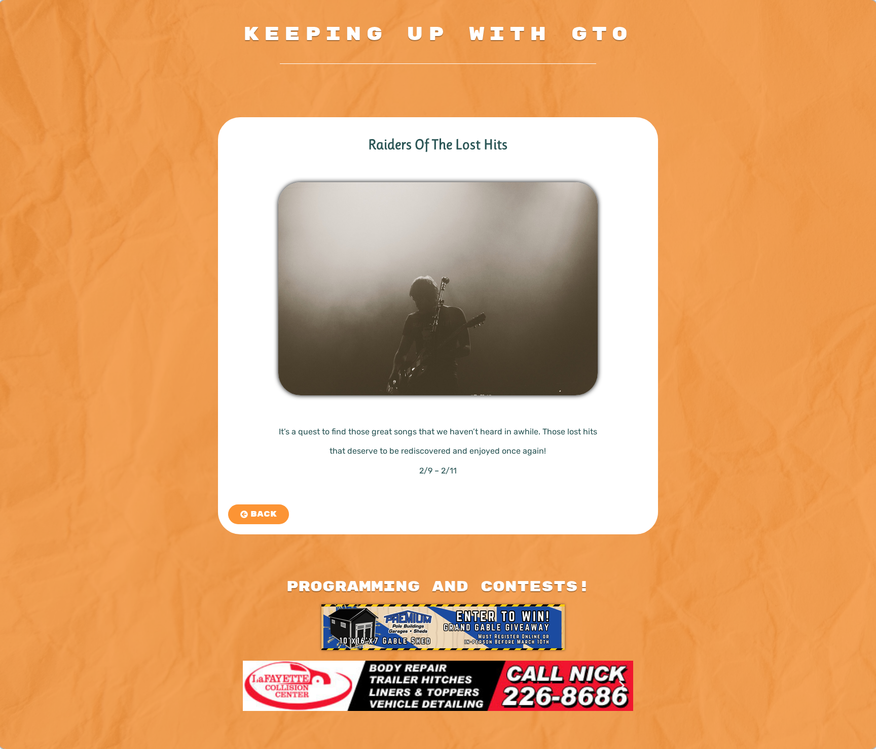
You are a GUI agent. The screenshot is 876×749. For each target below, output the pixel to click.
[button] (254, 685)
